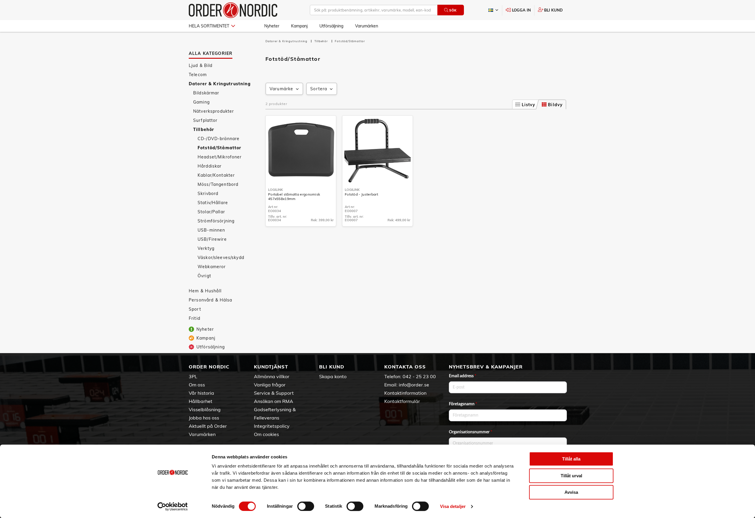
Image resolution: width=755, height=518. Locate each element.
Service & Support (274, 393)
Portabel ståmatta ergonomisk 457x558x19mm (294, 196)
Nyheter (271, 26)
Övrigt (204, 275)
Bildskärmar (206, 93)
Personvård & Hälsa (210, 300)
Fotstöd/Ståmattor (219, 147)
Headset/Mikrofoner (220, 157)
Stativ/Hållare (213, 202)
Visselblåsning (205, 409)
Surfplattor (205, 120)
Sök (453, 10)
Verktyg (206, 248)
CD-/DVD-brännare (218, 138)
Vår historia (201, 393)
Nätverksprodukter (213, 111)
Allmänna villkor (271, 376)
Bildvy (555, 104)
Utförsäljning (331, 26)
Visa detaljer (453, 506)
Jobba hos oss (204, 418)
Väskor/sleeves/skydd (221, 257)
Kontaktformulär (402, 401)
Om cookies (266, 434)
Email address (462, 376)
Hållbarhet (200, 401)
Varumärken (366, 26)
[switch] (305, 506)
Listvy (529, 104)
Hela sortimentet (209, 26)
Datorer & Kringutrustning (220, 83)
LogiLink (275, 190)
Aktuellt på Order (208, 426)
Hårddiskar (209, 166)
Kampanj (299, 26)
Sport (195, 309)
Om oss (197, 385)
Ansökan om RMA (273, 401)
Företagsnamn (463, 404)
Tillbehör (203, 129)
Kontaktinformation (405, 393)
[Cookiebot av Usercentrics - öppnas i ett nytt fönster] (172, 506)
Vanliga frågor (269, 385)
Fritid (194, 318)
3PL (193, 376)
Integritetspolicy (272, 426)
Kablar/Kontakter (216, 175)
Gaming (201, 102)
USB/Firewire (212, 239)
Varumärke (281, 88)
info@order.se (414, 385)
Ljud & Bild (201, 65)
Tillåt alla (571, 458)
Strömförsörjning (216, 221)
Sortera (318, 88)
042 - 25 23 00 (419, 376)
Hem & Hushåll (205, 291)
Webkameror (212, 266)
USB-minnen (211, 230)
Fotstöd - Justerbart (361, 194)
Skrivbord (208, 193)
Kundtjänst (271, 367)
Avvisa (571, 492)
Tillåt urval (571, 475)
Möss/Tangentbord (218, 184)
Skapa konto (333, 376)
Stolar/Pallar (211, 211)
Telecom (198, 74)
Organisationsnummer (470, 432)
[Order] (233, 10)
